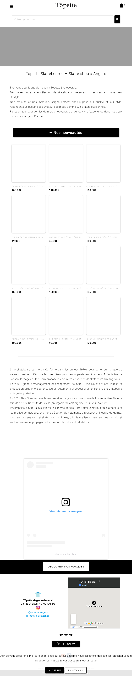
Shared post (61, 554)
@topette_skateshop (38, 615)
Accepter (54, 670)
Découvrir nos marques (66, 566)
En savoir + (76, 670)
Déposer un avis (66, 643)
